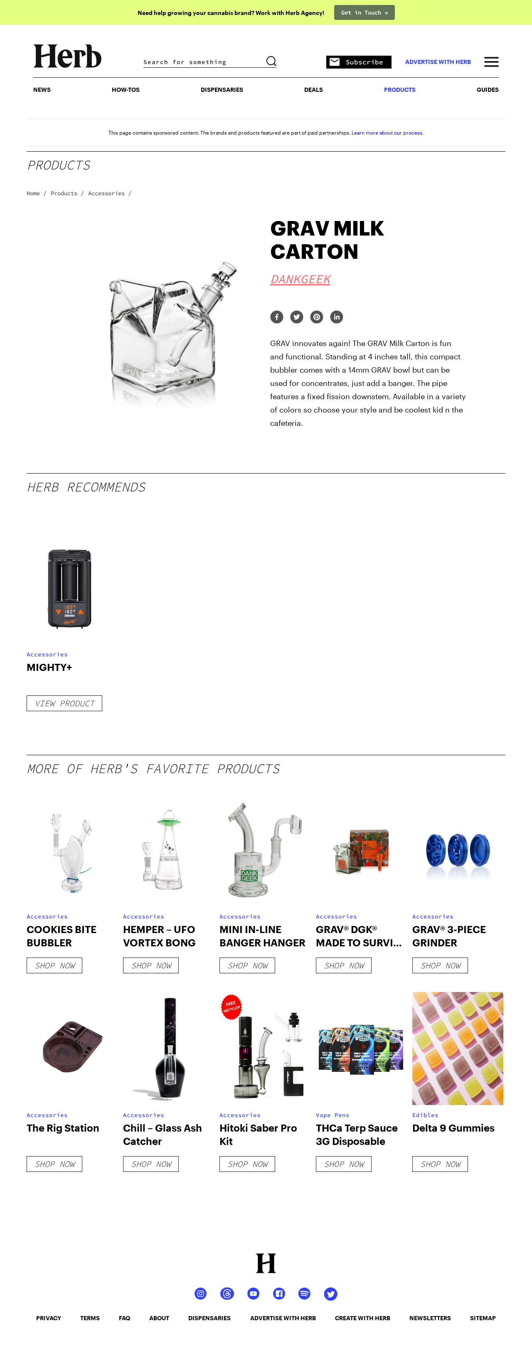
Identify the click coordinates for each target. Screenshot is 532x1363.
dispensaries (209, 1317)
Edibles (425, 1115)
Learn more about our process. (388, 132)
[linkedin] (336, 317)
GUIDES (488, 89)
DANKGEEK (300, 279)
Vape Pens (333, 1115)
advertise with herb (438, 62)
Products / (67, 193)
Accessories (47, 654)
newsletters (430, 1317)
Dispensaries (222, 89)
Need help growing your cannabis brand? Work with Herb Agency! (231, 12)
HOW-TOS (126, 89)
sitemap (483, 1317)
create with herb (362, 1317)
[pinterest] (316, 317)
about (159, 1317)
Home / (37, 193)
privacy (48, 1317)
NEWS (42, 89)
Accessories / (109, 193)
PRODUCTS (400, 89)
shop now (54, 965)
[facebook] (276, 317)
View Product (64, 703)
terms (90, 1317)
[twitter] (296, 317)
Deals (313, 89)
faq (124, 1317)
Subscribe (364, 62)
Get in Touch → (364, 12)
